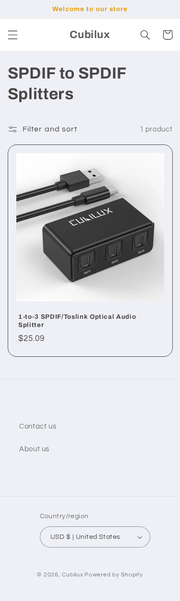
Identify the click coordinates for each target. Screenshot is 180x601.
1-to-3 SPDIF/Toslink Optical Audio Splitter (77, 320)
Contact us (37, 426)
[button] (12, 35)
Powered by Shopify (113, 574)
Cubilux (72, 574)
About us (34, 449)
